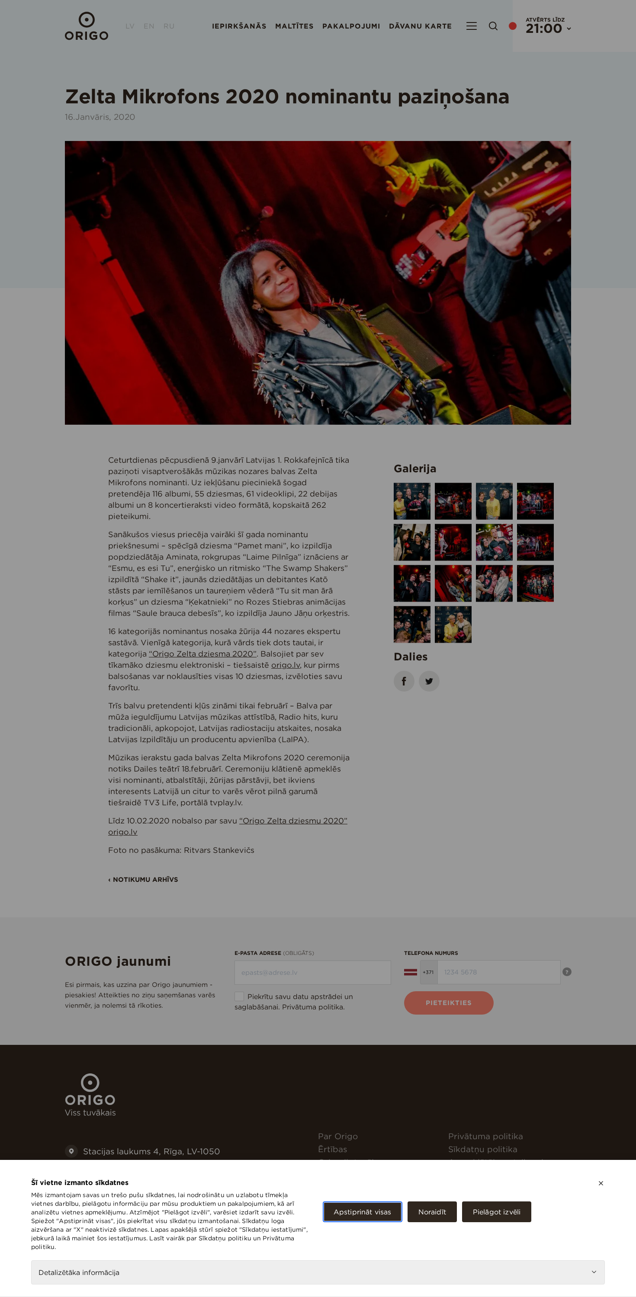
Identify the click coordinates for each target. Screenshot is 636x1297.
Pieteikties (449, 1003)
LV (130, 26)
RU (169, 26)
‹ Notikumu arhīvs (143, 879)
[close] (601, 1183)
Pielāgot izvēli (496, 1211)
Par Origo (338, 1136)
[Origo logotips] (90, 1113)
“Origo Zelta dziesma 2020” (203, 654)
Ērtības (332, 1149)
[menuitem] (379, 1136)
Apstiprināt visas (363, 1211)
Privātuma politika (312, 1006)
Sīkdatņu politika (482, 1149)
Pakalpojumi (351, 26)
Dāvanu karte (420, 26)
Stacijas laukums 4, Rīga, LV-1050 (151, 1151)
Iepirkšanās (239, 26)
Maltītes (294, 26)
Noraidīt (432, 1211)
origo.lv (285, 665)
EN (149, 26)
